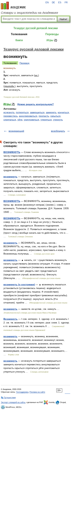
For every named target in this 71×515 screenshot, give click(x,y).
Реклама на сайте (37, 392)
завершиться (37, 112)
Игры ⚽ (52, 40)
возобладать (58, 131)
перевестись (10, 116)
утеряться (46, 119)
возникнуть (10, 176)
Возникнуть (10, 319)
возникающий (16, 131)
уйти (19, 119)
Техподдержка (22, 392)
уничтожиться (31, 119)
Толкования (19, 34)
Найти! (63, 19)
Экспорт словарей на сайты (13, 402)
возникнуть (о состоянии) (19, 284)
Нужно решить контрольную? (35, 104)
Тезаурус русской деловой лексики (35, 28)
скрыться (55, 116)
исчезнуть (8, 112)
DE (53, 2)
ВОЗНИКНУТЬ (11, 152)
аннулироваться (28, 116)
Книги (19, 40)
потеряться (22, 112)
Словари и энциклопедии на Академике (29, 12)
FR (66, 2)
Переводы (52, 34)
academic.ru (13, 5)
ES (59, 2)
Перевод (24, 63)
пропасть (44, 116)
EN (47, 2)
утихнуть (58, 119)
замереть (51, 112)
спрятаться (9, 119)
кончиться (63, 112)
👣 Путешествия (8, 397)
